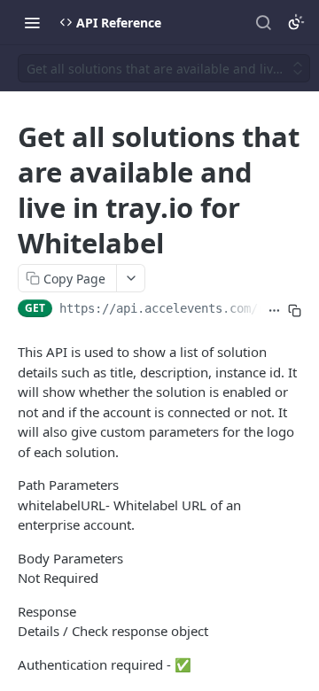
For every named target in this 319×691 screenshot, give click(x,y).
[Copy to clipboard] (294, 310)
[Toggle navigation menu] (32, 22)
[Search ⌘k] (263, 22)
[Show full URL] (274, 310)
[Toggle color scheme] (296, 22)
